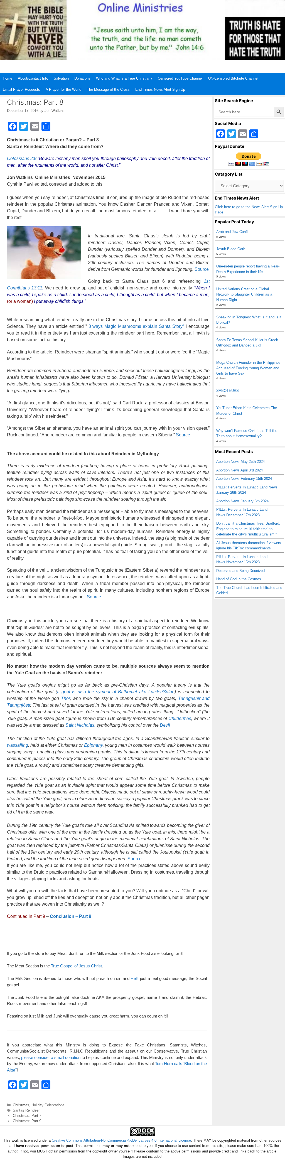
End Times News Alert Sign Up (160, 89)
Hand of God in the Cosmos (238, 579)
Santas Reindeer (26, 1110)
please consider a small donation (50, 1057)
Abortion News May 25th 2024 (240, 461)
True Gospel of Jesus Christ (76, 966)
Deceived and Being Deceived (240, 571)
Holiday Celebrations (48, 1105)
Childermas (179, 718)
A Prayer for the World (63, 89)
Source (202, 269)
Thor (65, 698)
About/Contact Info (33, 78)
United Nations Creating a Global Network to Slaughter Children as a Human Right (244, 294)
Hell (134, 978)
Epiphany (93, 745)
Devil (165, 725)
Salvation (61, 78)
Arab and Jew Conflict (234, 232)
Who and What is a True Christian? (124, 78)
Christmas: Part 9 (27, 1121)
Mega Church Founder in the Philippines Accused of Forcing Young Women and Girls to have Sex (248, 367)
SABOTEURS (227, 391)
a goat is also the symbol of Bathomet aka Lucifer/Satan (116, 691)
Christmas (21, 1105)
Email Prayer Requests (21, 89)
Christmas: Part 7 (27, 1116)
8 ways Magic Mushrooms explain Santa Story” (136, 326)
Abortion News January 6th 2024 (242, 501)
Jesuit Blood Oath (230, 249)
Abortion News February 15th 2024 (244, 478)
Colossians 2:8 (21, 158)
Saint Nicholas (79, 725)
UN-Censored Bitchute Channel (233, 78)
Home (7, 78)
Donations (82, 78)
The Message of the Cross (108, 89)
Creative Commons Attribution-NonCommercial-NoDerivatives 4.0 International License (121, 1140)
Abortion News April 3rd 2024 (239, 470)
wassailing (17, 745)
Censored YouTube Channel (180, 78)
